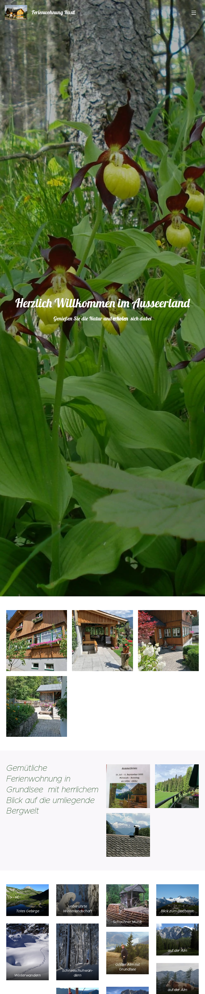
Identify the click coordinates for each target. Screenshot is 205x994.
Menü (194, 12)
